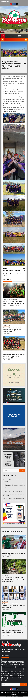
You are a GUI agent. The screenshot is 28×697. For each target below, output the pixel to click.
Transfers (20, 677)
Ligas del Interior (14, 299)
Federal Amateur (16, 660)
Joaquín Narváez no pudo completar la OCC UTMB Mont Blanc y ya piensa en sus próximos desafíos (14, 485)
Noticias (19, 673)
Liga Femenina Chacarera (7, 671)
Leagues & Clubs (11, 666)
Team (22, 675)
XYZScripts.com (20, 696)
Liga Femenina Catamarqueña (16, 668)
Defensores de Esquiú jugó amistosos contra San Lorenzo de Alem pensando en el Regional (13, 356)
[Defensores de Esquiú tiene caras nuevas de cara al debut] (14, 542)
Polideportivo (5, 575)
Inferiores (21, 664)
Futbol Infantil (20, 662)
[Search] (24, 39)
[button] (5, 39)
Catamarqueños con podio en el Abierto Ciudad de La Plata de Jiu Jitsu (8, 272)
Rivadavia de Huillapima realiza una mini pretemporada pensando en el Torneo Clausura (13, 329)
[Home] (2, 40)
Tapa (18, 675)
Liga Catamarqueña (6, 299)
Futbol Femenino (11, 662)
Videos (9, 680)
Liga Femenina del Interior (20, 671)
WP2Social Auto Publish (9, 696)
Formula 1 (4, 662)
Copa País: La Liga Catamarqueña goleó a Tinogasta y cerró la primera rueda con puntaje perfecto (13, 303)
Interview (4, 666)
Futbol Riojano (5, 664)
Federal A (9, 660)
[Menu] (5, 39)
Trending (4, 680)
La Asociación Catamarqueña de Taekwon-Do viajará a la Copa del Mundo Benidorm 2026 (13, 605)
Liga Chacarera (5, 668)
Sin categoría (12, 675)
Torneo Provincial (12, 677)
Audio (3, 660)
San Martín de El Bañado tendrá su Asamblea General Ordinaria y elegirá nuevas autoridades (12, 632)
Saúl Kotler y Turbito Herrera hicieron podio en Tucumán (20, 271)
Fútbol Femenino (13, 664)
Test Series (4, 677)
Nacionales (13, 673)
